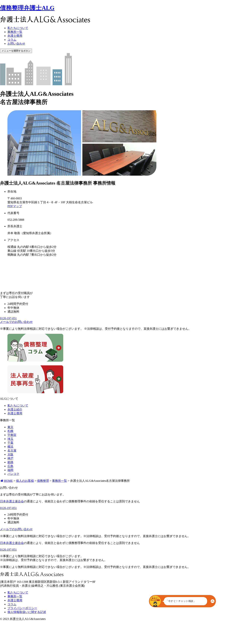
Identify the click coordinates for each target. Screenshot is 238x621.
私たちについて (17, 28)
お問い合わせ (16, 43)
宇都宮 (11, 434)
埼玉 (10, 438)
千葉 (10, 442)
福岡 (10, 470)
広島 (10, 466)
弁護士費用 (14, 35)
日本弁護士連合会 (12, 501)
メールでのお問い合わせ (16, 321)
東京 (10, 427)
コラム (11, 39)
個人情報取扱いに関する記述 (26, 612)
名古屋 (11, 450)
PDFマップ (14, 206)
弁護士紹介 (14, 409)
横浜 (10, 446)
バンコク (13, 473)
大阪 (10, 454)
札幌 (10, 431)
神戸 (10, 458)
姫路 (10, 462)
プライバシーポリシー (22, 608)
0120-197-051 (8, 318)
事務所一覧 (14, 31)
